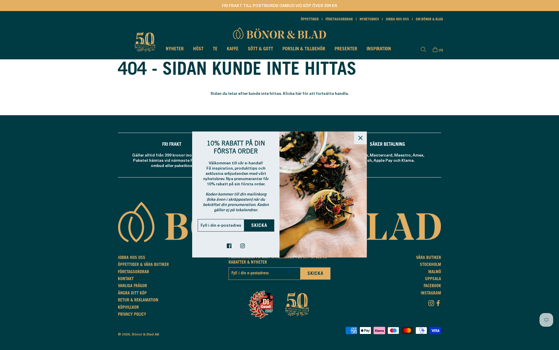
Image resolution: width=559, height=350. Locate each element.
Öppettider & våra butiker (143, 265)
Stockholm (430, 265)
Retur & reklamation (138, 301)
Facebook (432, 286)
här (299, 93)
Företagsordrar (339, 19)
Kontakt (126, 279)
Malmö (434, 272)
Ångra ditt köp (132, 294)
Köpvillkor (128, 308)
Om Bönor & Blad (429, 19)
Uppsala (433, 279)
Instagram (431, 294)
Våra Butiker (428, 258)
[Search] (423, 49)
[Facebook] (438, 302)
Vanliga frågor (132, 286)
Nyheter (175, 49)
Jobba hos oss (397, 19)
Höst (198, 49)
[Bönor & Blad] (279, 33)
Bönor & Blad (143, 334)
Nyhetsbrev (369, 19)
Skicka (259, 225)
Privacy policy (132, 315)
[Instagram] (431, 302)
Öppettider (310, 19)
